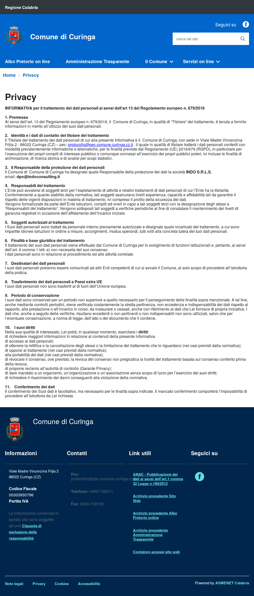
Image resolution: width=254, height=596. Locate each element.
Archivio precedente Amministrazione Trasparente (150, 534)
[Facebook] (246, 24)
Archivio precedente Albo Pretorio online (155, 515)
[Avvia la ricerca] (243, 39)
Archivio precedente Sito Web (154, 498)
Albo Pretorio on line (27, 61)
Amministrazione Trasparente (97, 61)
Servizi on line (198, 61)
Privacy (31, 75)
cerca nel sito (187, 39)
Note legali (14, 583)
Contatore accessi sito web (156, 552)
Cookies (62, 583)
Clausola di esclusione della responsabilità (25, 532)
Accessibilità (89, 583)
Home (9, 75)
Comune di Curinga (63, 36)
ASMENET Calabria (232, 583)
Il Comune (156, 61)
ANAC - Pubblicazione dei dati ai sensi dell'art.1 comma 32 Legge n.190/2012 (158, 479)
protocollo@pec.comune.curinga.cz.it (100, 144)
